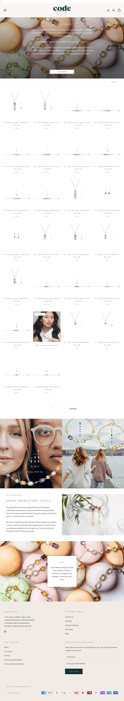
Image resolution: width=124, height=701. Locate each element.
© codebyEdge (13, 693)
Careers (7, 655)
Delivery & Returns (72, 625)
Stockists (68, 621)
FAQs (67, 633)
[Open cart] (119, 10)
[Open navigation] (5, 10)
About (6, 647)
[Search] (113, 10)
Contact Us (69, 617)
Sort (114, 82)
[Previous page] (51, 406)
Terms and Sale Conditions (14, 664)
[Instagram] (5, 631)
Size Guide (69, 629)
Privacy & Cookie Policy (13, 660)
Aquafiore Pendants (46, 345)
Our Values (8, 651)
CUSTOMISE (62, 72)
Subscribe (74, 671)
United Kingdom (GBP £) (18, 686)
